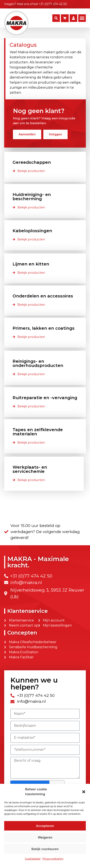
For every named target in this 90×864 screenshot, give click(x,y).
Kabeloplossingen (32, 230)
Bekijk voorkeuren (45, 849)
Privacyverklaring (52, 858)
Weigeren (45, 837)
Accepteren (45, 826)
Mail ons (23, 4)
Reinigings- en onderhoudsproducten (38, 363)
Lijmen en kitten (31, 264)
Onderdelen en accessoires (43, 296)
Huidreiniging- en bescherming (32, 196)
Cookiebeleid (32, 858)
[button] (84, 792)
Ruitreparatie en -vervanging (45, 397)
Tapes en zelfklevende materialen (38, 431)
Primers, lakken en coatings (44, 328)
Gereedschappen (32, 162)
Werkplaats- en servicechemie (30, 469)
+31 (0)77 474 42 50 (53, 4)
